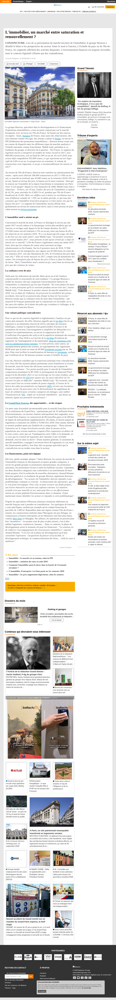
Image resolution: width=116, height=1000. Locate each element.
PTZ (28, 377)
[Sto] (98, 959)
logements (62, 352)
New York (17, 518)
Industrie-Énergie (64, 11)
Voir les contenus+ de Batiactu (15, 988)
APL (50, 386)
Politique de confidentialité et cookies (53, 994)
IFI (23, 394)
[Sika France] (68, 959)
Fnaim (58, 138)
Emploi (29, 1)
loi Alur (59, 321)
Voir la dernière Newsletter (14, 982)
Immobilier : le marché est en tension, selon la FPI (31, 558)
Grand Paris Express (18, 403)
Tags (14, 990)
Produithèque (18, 1)
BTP (21, 11)
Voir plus (94, 125)
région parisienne (29, 209)
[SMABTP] (28, 959)
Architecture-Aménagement (35, 11)
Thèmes (8, 990)
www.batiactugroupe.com (82, 975)
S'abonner (110, 7)
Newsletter (111, 1)
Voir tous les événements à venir (94, 434)
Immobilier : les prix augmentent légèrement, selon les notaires (36, 574)
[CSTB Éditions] (78, 959)
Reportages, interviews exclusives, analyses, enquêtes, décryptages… (32, 586)
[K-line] (18, 959)
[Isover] (58, 959)
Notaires (26, 135)
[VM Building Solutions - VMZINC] (48, 959)
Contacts (43, 976)
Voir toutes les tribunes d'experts (94, 189)
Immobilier (51, 11)
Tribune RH (76, 11)
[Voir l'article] (72, 700)
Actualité (5, 1)
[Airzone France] (38, 959)
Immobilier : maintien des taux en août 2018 (28, 561)
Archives (8, 985)
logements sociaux (53, 349)
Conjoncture (54, 64)
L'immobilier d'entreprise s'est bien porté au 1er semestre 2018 (36, 571)
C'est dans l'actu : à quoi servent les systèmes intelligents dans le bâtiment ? (28, 700)
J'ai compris (42, 991)
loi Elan (50, 338)
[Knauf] (88, 959)
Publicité (43, 978)
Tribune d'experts (89, 11)
